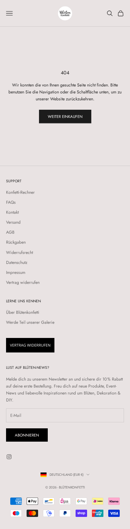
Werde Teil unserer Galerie (30, 322)
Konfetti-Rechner (20, 192)
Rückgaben (16, 242)
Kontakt (12, 212)
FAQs (11, 202)
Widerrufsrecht (19, 252)
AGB (10, 232)
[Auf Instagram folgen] (9, 457)
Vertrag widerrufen (23, 282)
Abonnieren (27, 435)
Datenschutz (16, 262)
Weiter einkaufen (65, 116)
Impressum (15, 272)
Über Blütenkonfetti (22, 312)
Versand (13, 222)
